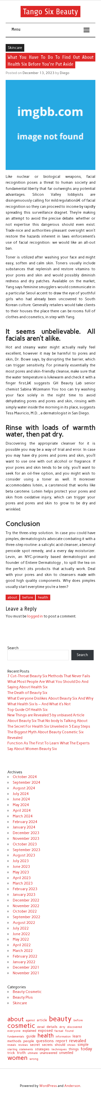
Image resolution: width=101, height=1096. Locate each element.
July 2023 (21, 861)
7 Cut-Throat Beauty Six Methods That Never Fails (48, 676)
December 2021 (26, 967)
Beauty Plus (23, 997)
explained (29, 1031)
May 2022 (21, 939)
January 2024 (24, 827)
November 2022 (26, 906)
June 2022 (21, 934)
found (69, 1031)
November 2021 (26, 973)
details (52, 1026)
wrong (33, 1059)
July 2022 (21, 928)
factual (58, 1031)
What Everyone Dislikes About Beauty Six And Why (50, 698)
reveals (11, 1045)
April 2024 (22, 810)
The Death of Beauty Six (27, 693)
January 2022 (24, 962)
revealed (77, 1040)
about (12, 597)
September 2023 (26, 850)
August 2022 (24, 922)
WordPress (48, 1086)
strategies (42, 1049)
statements (26, 1049)
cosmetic (21, 1025)
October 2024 (25, 777)
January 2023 (24, 894)
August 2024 (24, 788)
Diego (64, 73)
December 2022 (26, 900)
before (27, 597)
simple (82, 1045)
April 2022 (22, 945)
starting (12, 1049)
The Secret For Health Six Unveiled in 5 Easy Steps (48, 726)
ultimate (33, 1053)
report (61, 1041)
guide (31, 1036)
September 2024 (26, 782)
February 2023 (25, 889)
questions (45, 1041)
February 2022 (25, 956)
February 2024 (25, 822)
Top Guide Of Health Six (27, 709)
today (86, 1049)
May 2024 (21, 805)
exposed (45, 1031)
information (63, 1037)
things (74, 1049)
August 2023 (24, 855)
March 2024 (23, 816)
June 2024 (21, 799)
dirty (62, 1027)
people (28, 1041)
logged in (35, 616)
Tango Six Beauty (50, 11)
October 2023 (25, 844)
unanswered (48, 1052)
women (17, 1058)
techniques (59, 1049)
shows (71, 1045)
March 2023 (23, 883)
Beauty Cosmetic (27, 992)
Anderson (72, 1086)
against (30, 1020)
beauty (60, 1018)
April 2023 (22, 878)
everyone (14, 1030)
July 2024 (21, 794)
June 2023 (21, 866)
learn (77, 1036)
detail (41, 1026)
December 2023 (26, 833)
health (43, 597)
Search (13, 648)
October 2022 (25, 911)
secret (35, 1044)
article (42, 1020)
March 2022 (23, 950)
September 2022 (26, 917)
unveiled (66, 1053)
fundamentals (15, 1036)
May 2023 (21, 872)
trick (11, 1053)
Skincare (15, 47)
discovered (74, 1026)
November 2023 (26, 838)
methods (14, 1041)
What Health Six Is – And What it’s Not (39, 704)
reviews (23, 1045)
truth (21, 1053)
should (60, 1045)
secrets (47, 1045)
